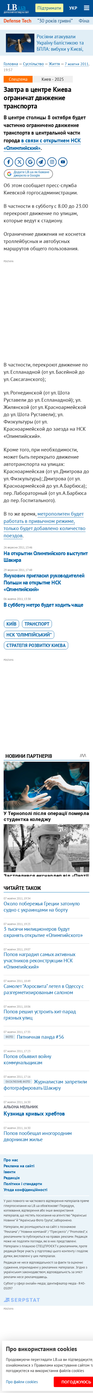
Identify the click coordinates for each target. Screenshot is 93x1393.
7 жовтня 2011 (77, 64)
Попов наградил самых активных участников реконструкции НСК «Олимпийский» (39, 960)
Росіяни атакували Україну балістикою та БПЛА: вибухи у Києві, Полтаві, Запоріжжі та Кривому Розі (60, 48)
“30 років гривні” (55, 21)
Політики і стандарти (23, 1183)
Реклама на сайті (19, 1165)
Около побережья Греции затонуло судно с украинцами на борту (42, 906)
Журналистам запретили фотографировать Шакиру (45, 1084)
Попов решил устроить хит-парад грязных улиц (40, 1014)
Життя (54, 63)
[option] (46, 43)
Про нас (11, 1159)
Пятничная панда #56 (35, 1036)
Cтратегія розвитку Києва (36, 645)
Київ (11, 624)
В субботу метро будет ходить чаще (43, 604)
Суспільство (33, 63)
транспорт (37, 624)
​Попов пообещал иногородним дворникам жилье (38, 1136)
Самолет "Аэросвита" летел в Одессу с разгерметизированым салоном (44, 989)
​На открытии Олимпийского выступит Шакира (45, 556)
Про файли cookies (22, 1381)
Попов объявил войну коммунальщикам (27, 1059)
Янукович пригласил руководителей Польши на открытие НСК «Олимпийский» (44, 582)
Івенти (10, 1171)
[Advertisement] (46, 310)
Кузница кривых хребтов (34, 1113)
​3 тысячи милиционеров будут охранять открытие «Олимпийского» (43, 932)
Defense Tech (17, 21)
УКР (73, 8)
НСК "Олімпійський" (29, 635)
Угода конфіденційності (25, 1189)
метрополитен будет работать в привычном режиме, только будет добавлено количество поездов (45, 524)
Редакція (12, 1177)
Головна (11, 63)
